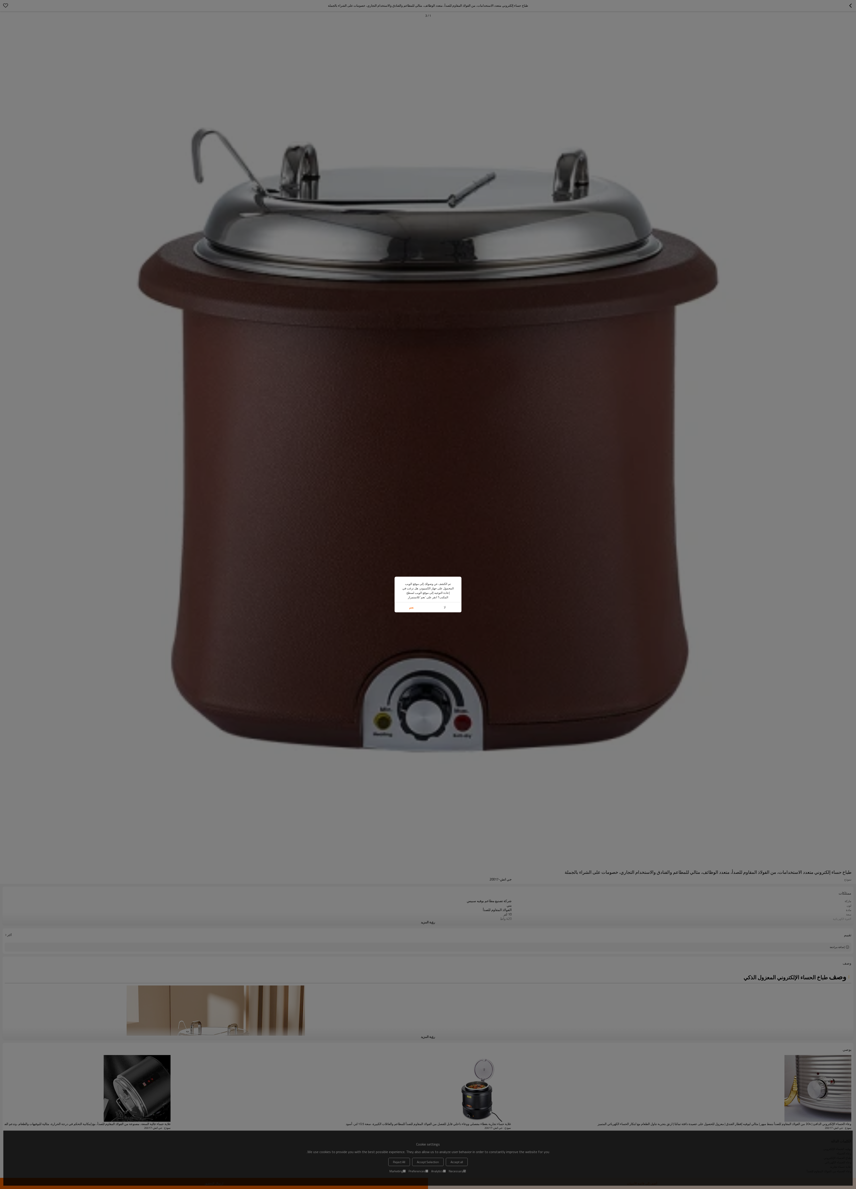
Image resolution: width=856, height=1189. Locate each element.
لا (445, 607)
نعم (411, 607)
